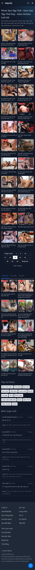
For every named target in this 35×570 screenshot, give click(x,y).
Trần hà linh (6, 404)
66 (17, 261)
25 (25, 257)
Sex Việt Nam (6, 523)
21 (5, 257)
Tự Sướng (5, 544)
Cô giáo (4, 395)
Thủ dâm (18, 387)
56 (12, 261)
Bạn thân (27, 400)
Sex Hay (22, 508)
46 (7, 261)
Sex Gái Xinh (6, 532)
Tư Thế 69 (22, 519)
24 (20, 257)
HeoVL (9, 3)
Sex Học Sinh (6, 536)
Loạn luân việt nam (9, 400)
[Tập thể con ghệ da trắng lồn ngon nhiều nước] (26, 108)
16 (25, 253)
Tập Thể (22, 523)
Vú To (21, 515)
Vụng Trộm (23, 511)
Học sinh (5, 391)
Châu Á (4, 508)
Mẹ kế (30, 391)
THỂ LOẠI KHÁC (7, 528)
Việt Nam (13, 391)
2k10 (11, 395)
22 (10, 257)
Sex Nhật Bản (6, 511)
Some (15, 404)
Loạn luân (22, 391)
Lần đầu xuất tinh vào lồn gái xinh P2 (19, 425)
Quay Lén (5, 540)
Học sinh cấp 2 (7, 387)
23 (15, 257)
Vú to (20, 400)
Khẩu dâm (18, 395)
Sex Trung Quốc (7, 515)
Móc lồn (26, 387)
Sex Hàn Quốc (7, 519)
